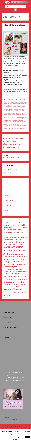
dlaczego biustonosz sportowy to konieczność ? (14, 138)
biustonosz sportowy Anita (14, 269)
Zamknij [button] (27, 437)
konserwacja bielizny (8, 149)
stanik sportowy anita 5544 (16, 295)
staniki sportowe (16, 289)
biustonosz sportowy (7, 106)
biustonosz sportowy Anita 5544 (10, 271)
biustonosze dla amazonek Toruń (17, 109)
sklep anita (17, 124)
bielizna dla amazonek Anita (12, 100)
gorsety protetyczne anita (17, 118)
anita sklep (19, 99)
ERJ (16, 29)
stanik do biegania (18, 284)
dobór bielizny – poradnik (9, 170)
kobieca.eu (9, 273)
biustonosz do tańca (14, 237)
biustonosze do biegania (8, 110)
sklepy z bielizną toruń (11, 127)
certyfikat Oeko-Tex (17, 84)
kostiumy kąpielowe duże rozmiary (15, 123)
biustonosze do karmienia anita (10, 111)
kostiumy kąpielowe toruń (8, 124)
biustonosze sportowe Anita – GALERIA (13, 157)
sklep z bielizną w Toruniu (11, 125)
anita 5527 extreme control (9, 222)
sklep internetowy (8, 172)
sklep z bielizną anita (16, 282)
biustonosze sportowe (10, 113)
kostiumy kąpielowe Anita (8, 121)
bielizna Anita (7, 227)
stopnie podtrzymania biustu (10, 141)
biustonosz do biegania (18, 105)
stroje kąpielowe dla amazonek (10, 128)
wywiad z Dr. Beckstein (9, 146)
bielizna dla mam (14, 102)
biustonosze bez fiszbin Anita (14, 107)
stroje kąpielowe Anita (21, 127)
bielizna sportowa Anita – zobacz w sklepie (13, 159)
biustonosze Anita (16, 106)
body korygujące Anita (15, 116)
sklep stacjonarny (8, 173)
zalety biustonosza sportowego (11, 140)
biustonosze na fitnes (8, 244)
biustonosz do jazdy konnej (9, 235)
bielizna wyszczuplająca (17, 103)
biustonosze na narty (17, 244)
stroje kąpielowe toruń (12, 129)
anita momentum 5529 (12, 225)
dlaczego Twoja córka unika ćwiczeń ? (12, 144)
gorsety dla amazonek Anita (17, 117)
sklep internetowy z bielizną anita (16, 279)
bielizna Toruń (10, 99)
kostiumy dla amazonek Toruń (19, 120)
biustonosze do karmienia (19, 110)
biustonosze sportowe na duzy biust (13, 114)
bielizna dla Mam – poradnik (10, 169)
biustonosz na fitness (21, 264)
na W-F (21, 276)
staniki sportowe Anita (12, 292)
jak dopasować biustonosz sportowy (12, 143)
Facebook (15, 9)
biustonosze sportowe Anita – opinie (12, 147)
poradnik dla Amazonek (9, 167)
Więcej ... (15, 439)
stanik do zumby (12, 286)
